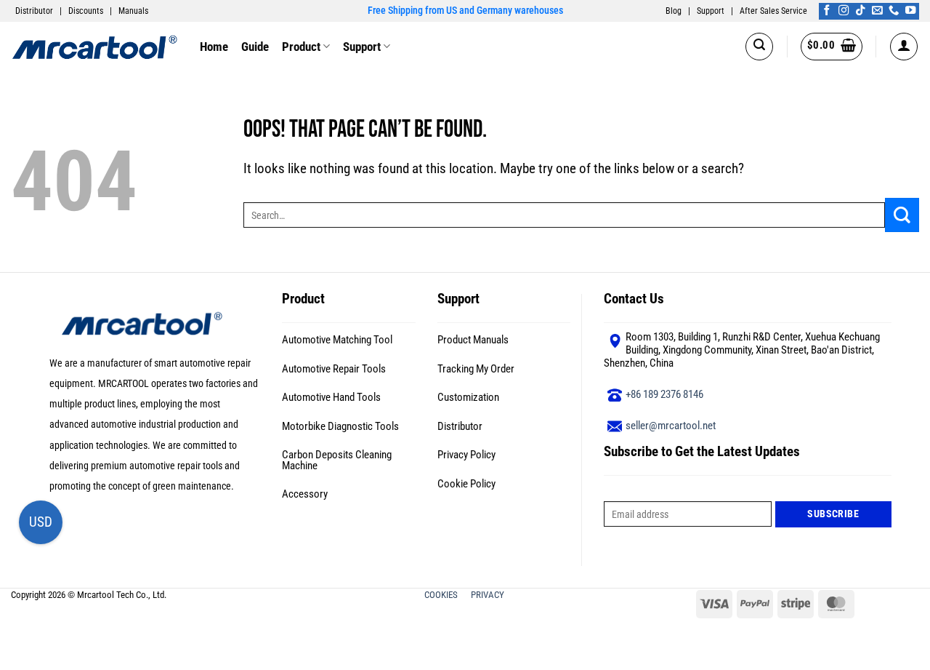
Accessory (305, 493)
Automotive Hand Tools (331, 397)
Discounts (85, 11)
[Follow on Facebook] (827, 11)
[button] (759, 46)
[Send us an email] (877, 11)
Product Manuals (473, 339)
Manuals (133, 11)
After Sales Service (773, 11)
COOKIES (442, 594)
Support (710, 11)
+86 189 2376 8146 (664, 394)
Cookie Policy (466, 483)
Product (301, 46)
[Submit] (902, 215)
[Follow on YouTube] (910, 11)
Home (214, 46)
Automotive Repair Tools (334, 368)
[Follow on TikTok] (860, 11)
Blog (674, 11)
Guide (255, 46)
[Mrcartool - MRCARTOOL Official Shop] (94, 46)
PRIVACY (488, 594)
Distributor (34, 11)
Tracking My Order (475, 368)
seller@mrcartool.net (671, 425)
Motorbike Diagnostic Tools (340, 426)
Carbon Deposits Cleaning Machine (337, 460)
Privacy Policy (466, 454)
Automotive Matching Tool (337, 339)
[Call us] (894, 11)
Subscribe (833, 513)
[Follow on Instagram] (843, 11)
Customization (468, 397)
